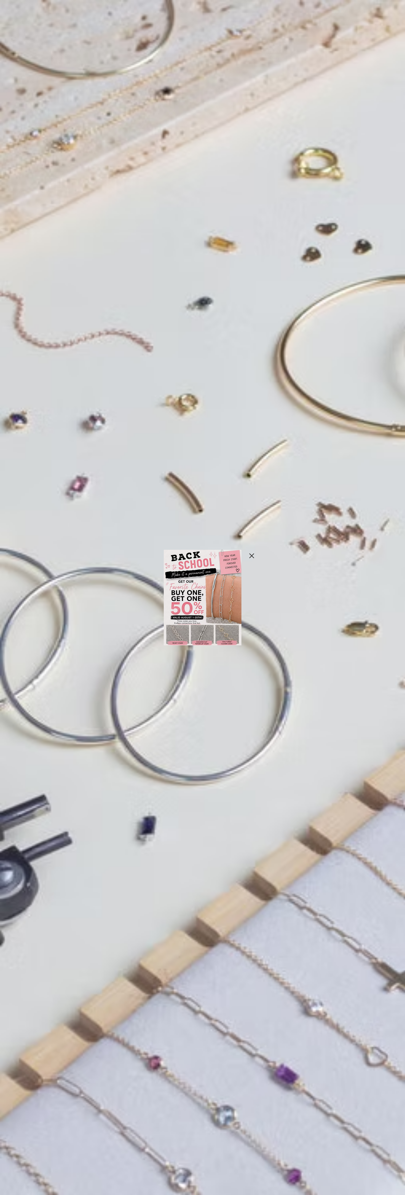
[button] (251, 555)
